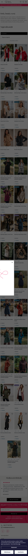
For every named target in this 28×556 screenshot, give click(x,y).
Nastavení (14, 547)
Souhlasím (21, 552)
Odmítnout (7, 552)
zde (19, 544)
